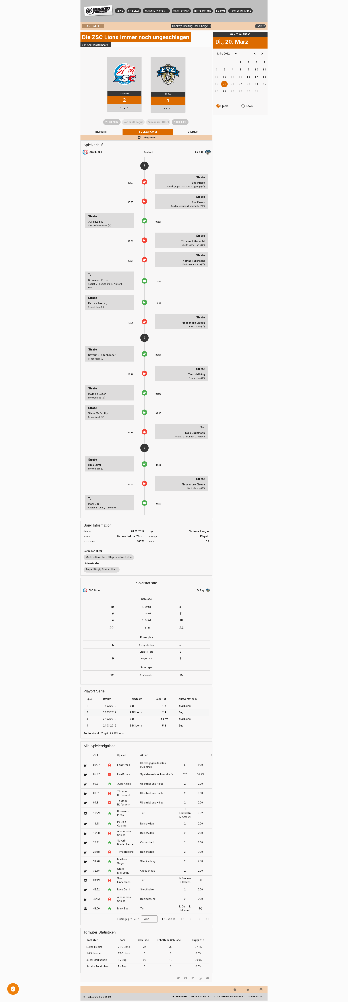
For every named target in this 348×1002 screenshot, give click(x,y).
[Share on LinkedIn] (192, 978)
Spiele (224, 106)
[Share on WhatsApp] (200, 978)
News (249, 106)
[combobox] (149, 919)
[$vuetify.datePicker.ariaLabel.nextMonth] (262, 53)
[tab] (101, 132)
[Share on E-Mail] (207, 978)
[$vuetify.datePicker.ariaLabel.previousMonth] (255, 53)
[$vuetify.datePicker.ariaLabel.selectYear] (236, 53)
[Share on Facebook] (185, 978)
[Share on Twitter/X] (178, 978)
